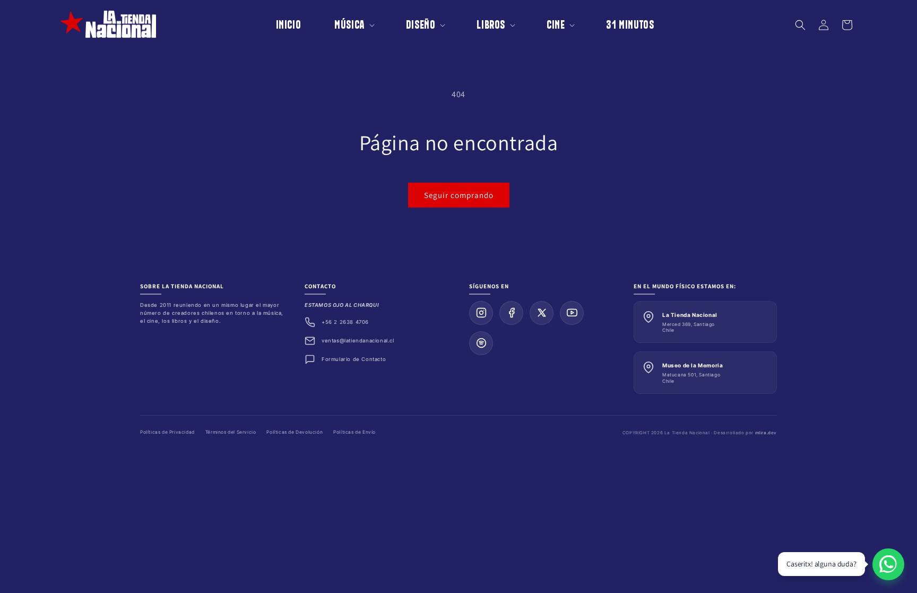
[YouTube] (572, 313)
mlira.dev (766, 432)
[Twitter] (541, 313)
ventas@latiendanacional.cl (358, 340)
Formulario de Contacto (354, 359)
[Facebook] (511, 313)
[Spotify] (481, 343)
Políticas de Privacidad (167, 432)
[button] (347, 25)
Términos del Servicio (230, 432)
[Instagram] (481, 313)
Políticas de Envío (354, 432)
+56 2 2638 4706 (345, 322)
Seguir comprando (459, 195)
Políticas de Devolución (294, 432)
